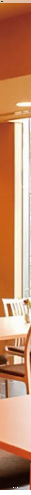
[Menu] (29, 1)
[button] (13, 487)
